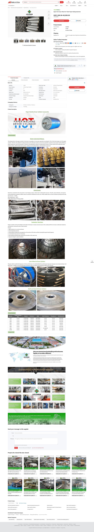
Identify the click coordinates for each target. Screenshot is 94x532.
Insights (74, 524)
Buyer (61, 5)
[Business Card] (84, 82)
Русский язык (37, 525)
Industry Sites (54, 524)
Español (25, 525)
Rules (85, 5)
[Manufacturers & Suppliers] (14, 2)
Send (16, 447)
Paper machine (49, 505)
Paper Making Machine (33, 7)
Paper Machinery (26, 7)
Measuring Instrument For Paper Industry (54, 507)
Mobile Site (70, 524)
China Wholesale (42, 524)
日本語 (59, 525)
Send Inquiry (61, 20)
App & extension (73, 5)
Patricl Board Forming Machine (72, 509)
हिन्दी (61, 525)
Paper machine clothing (31, 507)
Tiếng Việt (71, 525)
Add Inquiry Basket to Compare (30, 45)
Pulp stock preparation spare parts (33, 505)
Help (67, 5)
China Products (25, 524)
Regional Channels (60, 524)
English (22, 525)
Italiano (41, 525)
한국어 (56, 525)
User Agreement (53, 527)
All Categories (11, 5)
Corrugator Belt (30, 509)
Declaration (58, 527)
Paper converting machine (71, 507)
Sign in (85, 2)
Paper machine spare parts (12, 507)
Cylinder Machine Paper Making (39, 519)
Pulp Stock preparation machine (13, 505)
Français (33, 525)
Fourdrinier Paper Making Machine (63, 519)
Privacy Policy (63, 527)
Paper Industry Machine (51, 519)
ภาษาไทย (64, 525)
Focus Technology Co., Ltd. (40, 527)
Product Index (66, 524)
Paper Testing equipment (12, 509)
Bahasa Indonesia (77, 525)
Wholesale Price (48, 524)
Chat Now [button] (79, 20)
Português (28, 525)
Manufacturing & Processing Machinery (16, 7)
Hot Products (20, 524)
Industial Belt (49, 509)
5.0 (72, 79)
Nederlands (49, 525)
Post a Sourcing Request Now (38, 447)
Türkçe (68, 525)
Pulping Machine (19, 519)
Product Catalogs (23, 503)
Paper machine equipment (71, 505)
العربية (53, 525)
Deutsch (45, 525)
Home (9, 7)
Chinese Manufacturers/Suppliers (34, 524)
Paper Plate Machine (28, 519)
